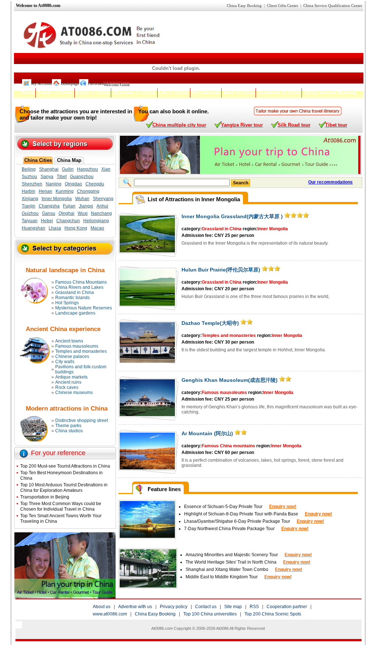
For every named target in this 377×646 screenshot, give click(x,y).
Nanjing (53, 184)
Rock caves (66, 387)
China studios (69, 430)
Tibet (62, 176)
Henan (45, 191)
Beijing (29, 169)
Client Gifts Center (282, 5)
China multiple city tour (179, 125)
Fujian (69, 206)
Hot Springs (67, 302)
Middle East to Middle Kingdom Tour (222, 576)
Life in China (173, 92)
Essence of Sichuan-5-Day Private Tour (223, 506)
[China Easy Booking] (297, 110)
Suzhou (29, 176)
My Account (41, 83)
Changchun (68, 220)
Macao (97, 228)
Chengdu (94, 184)
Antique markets (71, 377)
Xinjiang (30, 198)
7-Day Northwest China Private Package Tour (229, 528)
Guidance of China (279, 92)
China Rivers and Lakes (79, 287)
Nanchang (101, 213)
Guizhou (30, 213)
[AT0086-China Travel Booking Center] (65, 596)
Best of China (239, 92)
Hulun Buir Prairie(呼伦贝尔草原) (221, 270)
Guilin (68, 169)
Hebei (47, 220)
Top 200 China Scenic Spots (272, 614)
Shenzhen (32, 184)
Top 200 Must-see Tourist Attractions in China (65, 466)
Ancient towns (69, 341)
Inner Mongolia (57, 198)
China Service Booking (330, 92)
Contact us (205, 606)
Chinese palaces (72, 356)
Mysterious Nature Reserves (83, 307)
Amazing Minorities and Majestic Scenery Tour (232, 554)
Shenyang (103, 198)
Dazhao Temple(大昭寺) (210, 323)
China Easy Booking (244, 5)
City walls (64, 361)
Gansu (48, 213)
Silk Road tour (294, 125)
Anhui (102, 206)
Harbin (28, 191)
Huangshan (33, 228)
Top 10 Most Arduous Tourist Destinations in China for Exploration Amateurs (64, 487)
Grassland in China (74, 292)
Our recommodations (330, 182)
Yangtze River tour (242, 125)
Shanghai (49, 169)
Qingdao (73, 184)
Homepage (70, 83)
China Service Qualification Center (332, 5)
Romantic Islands (72, 297)
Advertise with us (135, 606)
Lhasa (55, 228)
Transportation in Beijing (44, 497)
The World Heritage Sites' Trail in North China (231, 562)
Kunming (65, 191)
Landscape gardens (75, 313)
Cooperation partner (287, 606)
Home (27, 92)
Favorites (95, 83)
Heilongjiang (96, 220)
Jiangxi (86, 206)
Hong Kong (75, 228)
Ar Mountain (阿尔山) (207, 433)
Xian (105, 169)
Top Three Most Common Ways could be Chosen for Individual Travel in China (60, 506)
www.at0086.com (110, 614)
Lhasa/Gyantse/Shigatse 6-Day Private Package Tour (237, 521)
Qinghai (66, 213)
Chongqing (88, 191)
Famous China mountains (228, 445)
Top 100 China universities (210, 614)
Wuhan (82, 198)
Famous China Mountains (81, 282)
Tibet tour (336, 125)
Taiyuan (30, 220)
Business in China (134, 92)
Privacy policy (173, 606)
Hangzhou (87, 169)
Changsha (49, 206)
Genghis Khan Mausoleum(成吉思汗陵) (230, 380)
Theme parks (68, 425)
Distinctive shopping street (81, 420)
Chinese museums (74, 392)
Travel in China (55, 92)
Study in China (93, 92)
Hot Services (205, 92)
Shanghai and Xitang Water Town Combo (227, 569)
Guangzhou (82, 176)
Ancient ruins (68, 382)
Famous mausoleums (76, 346)
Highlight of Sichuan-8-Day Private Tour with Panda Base (241, 514)
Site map (233, 606)
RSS (254, 606)
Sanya (46, 176)
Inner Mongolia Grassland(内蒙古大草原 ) (232, 216)
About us (101, 606)
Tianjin (28, 206)
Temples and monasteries (81, 351)
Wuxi (83, 213)
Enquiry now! (282, 506)
